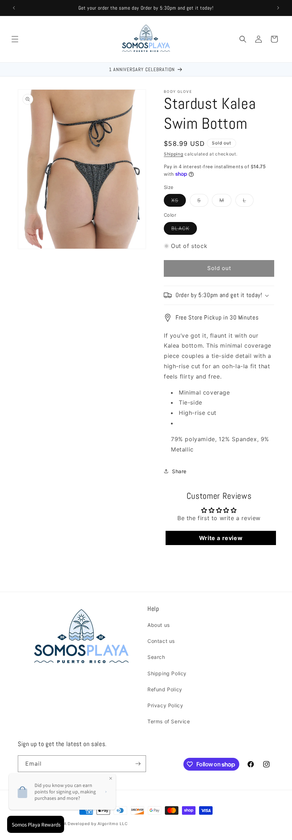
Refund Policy (164, 689)
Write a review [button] (221, 537)
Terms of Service (168, 721)
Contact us (161, 641)
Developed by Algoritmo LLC (97, 823)
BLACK (184, 230)
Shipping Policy (167, 673)
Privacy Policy (165, 705)
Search (156, 657)
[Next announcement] (278, 8)
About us (158, 625)
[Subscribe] (138, 763)
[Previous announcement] (14, 8)
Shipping (173, 154)
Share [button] (179, 471)
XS (178, 202)
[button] (15, 39)
